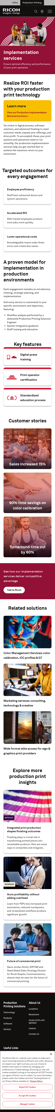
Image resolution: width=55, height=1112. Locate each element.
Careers (32, 1028)
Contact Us (34, 1034)
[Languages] (42, 11)
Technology (9, 1012)
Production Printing (32, 2)
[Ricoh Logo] (11, 11)
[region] (27, 1080)
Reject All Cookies (27, 1087)
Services (7, 1029)
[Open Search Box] (35, 11)
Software (8, 1023)
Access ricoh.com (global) (37, 1021)
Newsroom (34, 1014)
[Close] (51, 1054)
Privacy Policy (36, 1081)
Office (15, 2)
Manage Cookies (27, 1104)
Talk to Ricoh (14, 590)
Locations (33, 1009)
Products (8, 1018)
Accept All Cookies (27, 1096)
